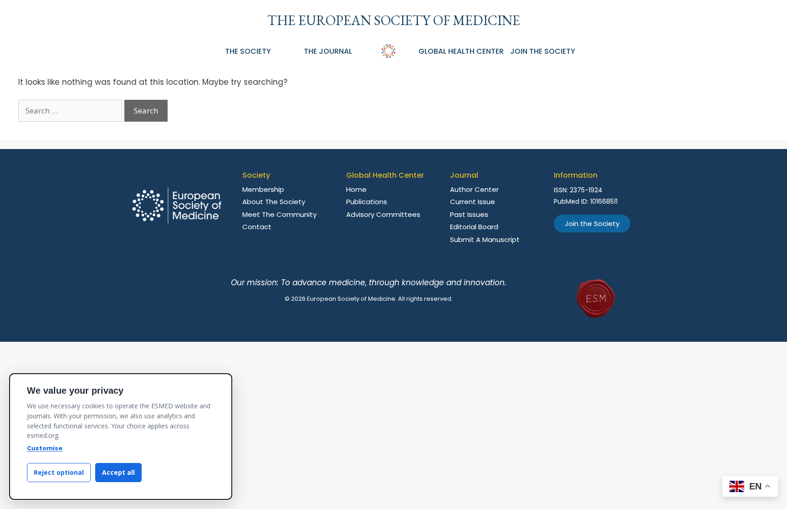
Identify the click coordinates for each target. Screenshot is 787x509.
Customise (44, 448)
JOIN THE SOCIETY (542, 51)
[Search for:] (71, 110)
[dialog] (120, 436)
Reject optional (59, 472)
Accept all (118, 472)
